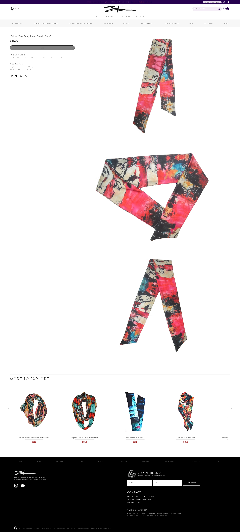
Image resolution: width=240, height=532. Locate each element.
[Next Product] (231, 408)
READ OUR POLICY (161, 515)
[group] (120, 417)
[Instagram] (224, 2)
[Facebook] (228, 2)
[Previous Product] (9, 408)
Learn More (44, 48)
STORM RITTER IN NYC (120, 2)
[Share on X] (25, 82)
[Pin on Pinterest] (16, 82)
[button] (226, 8)
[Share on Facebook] (11, 82)
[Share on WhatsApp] (21, 82)
